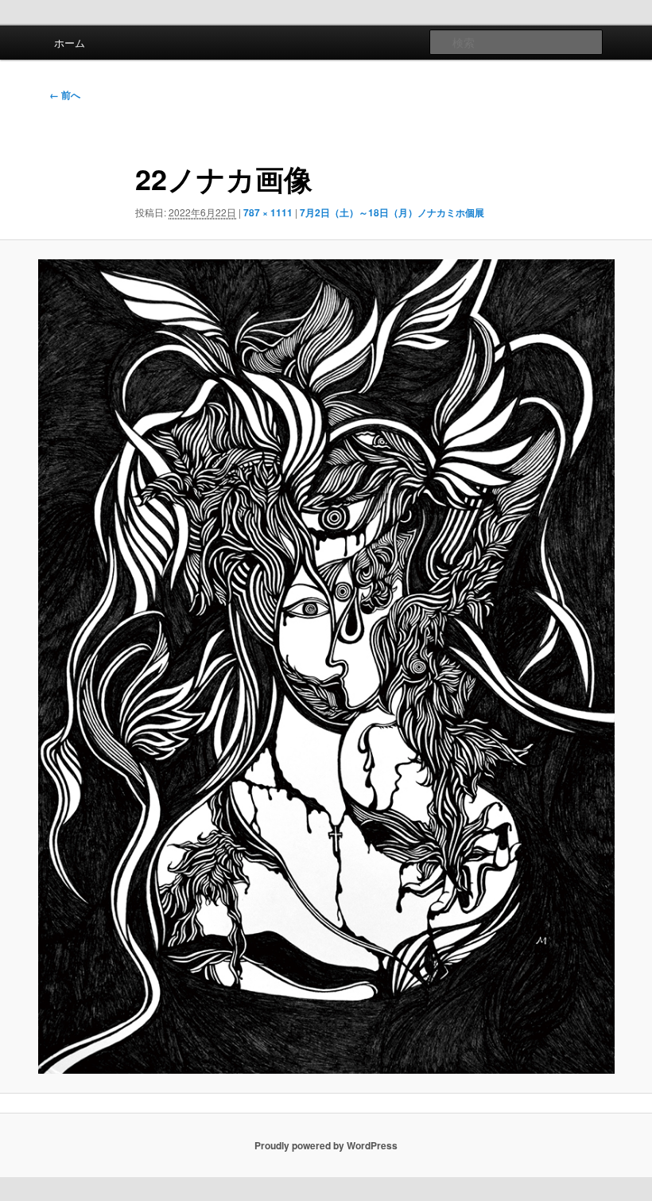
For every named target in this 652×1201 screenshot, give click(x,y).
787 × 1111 (268, 212)
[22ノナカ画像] (326, 666)
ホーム (69, 42)
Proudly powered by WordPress (326, 1145)
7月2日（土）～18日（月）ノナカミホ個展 (392, 212)
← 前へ (64, 94)
